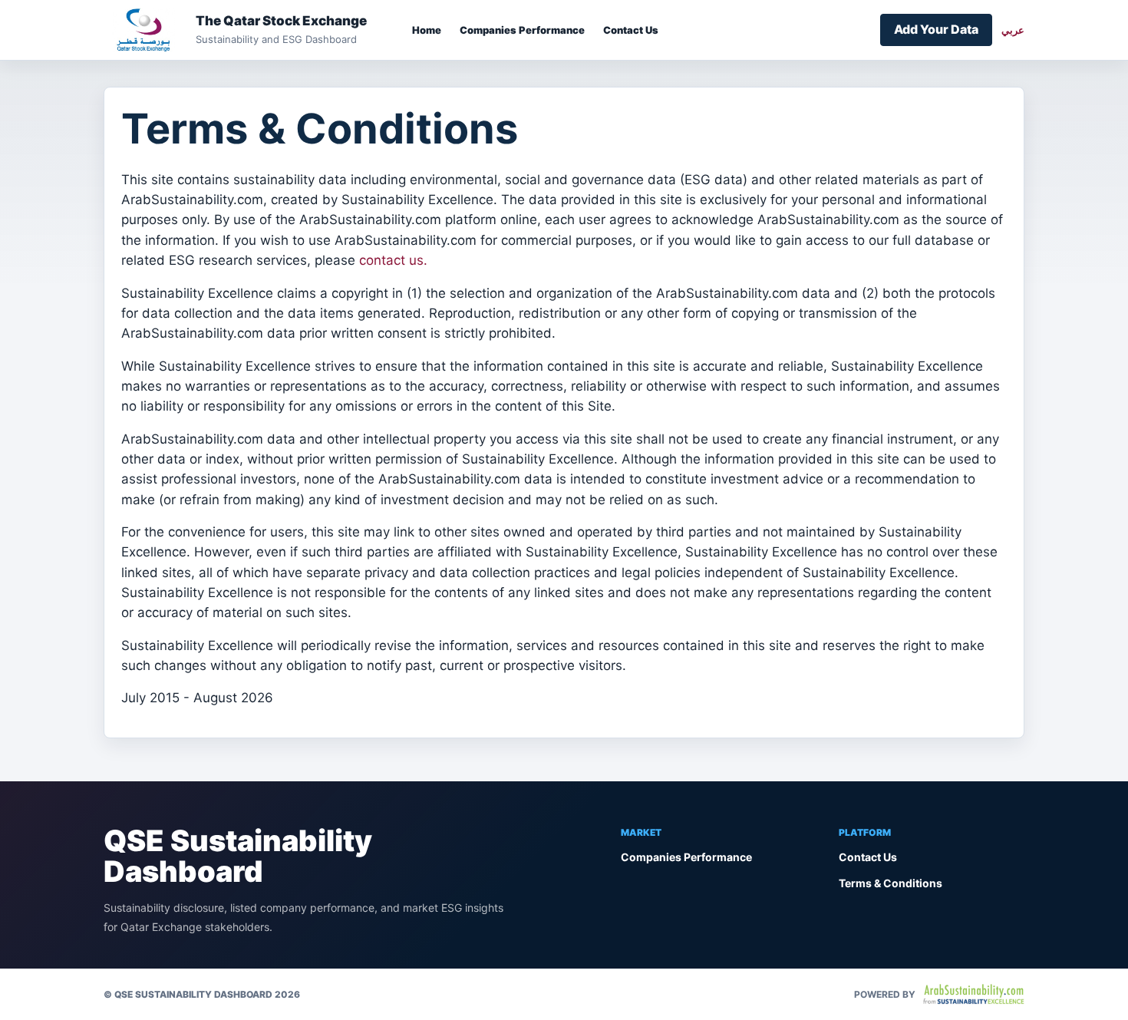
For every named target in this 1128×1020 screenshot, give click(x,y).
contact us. (393, 260)
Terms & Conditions (890, 883)
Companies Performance (522, 30)
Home (426, 30)
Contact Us (630, 30)
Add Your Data (936, 29)
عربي (1012, 30)
